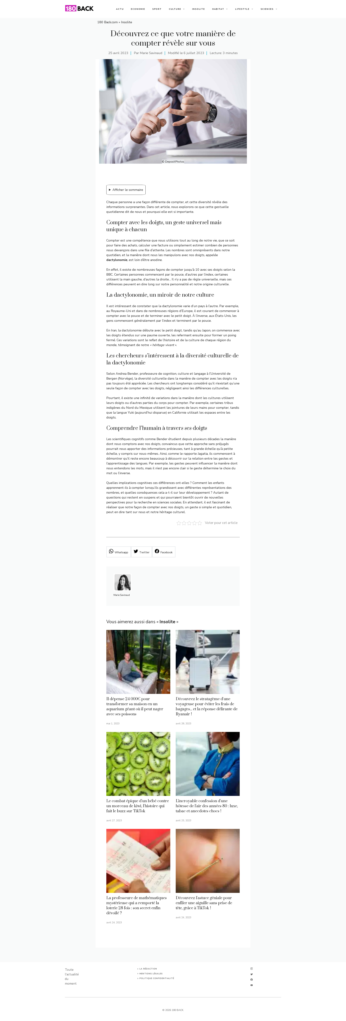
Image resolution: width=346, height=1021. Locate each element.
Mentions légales (151, 973)
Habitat (218, 9)
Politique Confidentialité (156, 978)
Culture (175, 9)
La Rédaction (148, 968)
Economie (138, 9)
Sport (157, 9)
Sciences (267, 9)
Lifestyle (242, 9)
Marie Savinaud (151, 53)
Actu (120, 9)
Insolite (198, 9)
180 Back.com (107, 22)
